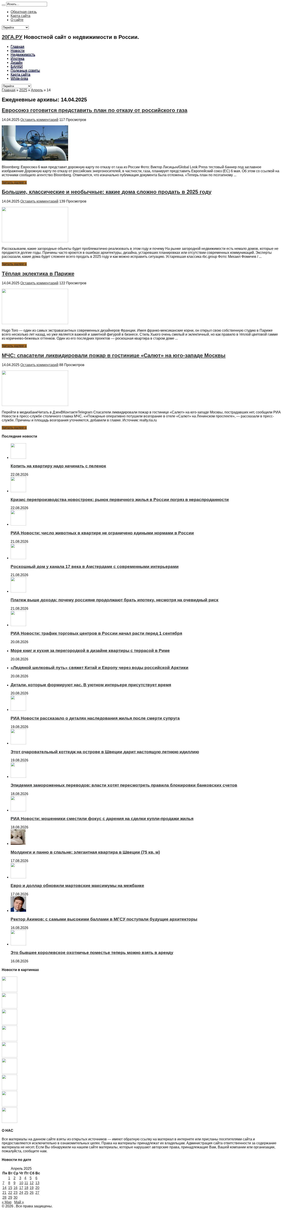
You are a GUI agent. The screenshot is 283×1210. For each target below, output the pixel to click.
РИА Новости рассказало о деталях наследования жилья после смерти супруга (95, 718)
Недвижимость (23, 54)
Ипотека (17, 58)
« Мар (6, 1202)
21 (4, 1193)
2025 (23, 90)
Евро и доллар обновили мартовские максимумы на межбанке (77, 885)
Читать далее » (14, 182)
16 (15, 1188)
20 (37, 1188)
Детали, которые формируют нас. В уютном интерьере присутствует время (91, 684)
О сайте (17, 20)
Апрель (37, 90)
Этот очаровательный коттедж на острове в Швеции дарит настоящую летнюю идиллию (105, 751)
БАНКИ (17, 66)
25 (26, 1193)
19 (32, 1188)
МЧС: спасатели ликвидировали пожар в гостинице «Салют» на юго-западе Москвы (114, 355)
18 (26, 1188)
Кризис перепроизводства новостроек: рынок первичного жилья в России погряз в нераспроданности (120, 499)
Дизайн (17, 62)
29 (10, 1197)
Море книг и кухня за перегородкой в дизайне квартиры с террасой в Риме (90, 650)
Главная (17, 46)
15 (10, 1188)
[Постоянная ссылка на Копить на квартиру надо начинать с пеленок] (18, 457)
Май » (19, 1202)
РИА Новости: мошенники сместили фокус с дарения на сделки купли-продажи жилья (102, 818)
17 (21, 1188)
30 (15, 1197)
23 (15, 1193)
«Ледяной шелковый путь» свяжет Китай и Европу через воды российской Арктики (99, 667)
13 (37, 1183)
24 (21, 1193)
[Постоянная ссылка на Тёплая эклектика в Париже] (35, 323)
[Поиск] (3, 5)
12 (32, 1183)
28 (4, 1197)
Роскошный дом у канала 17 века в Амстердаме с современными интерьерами (95, 566)
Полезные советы (25, 70)
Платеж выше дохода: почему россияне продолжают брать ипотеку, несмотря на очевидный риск (114, 600)
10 (21, 1183)
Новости (18, 50)
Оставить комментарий (39, 120)
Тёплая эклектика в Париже (38, 274)
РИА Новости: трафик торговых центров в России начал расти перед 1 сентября (96, 633)
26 (32, 1193)
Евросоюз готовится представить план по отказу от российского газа (94, 110)
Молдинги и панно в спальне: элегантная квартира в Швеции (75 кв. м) (85, 852)
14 (4, 1188)
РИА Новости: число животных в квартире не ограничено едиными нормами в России (102, 533)
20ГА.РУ (12, 37)
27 (37, 1193)
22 (10, 1193)
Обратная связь (24, 12)
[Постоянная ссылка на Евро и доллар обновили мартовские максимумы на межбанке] (18, 877)
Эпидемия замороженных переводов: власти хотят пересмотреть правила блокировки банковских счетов (124, 785)
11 (26, 1183)
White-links (19, 78)
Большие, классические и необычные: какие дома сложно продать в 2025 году (106, 192)
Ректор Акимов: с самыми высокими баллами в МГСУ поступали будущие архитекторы (104, 919)
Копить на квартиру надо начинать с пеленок (58, 466)
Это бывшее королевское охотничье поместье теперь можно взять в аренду (92, 952)
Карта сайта (20, 16)
